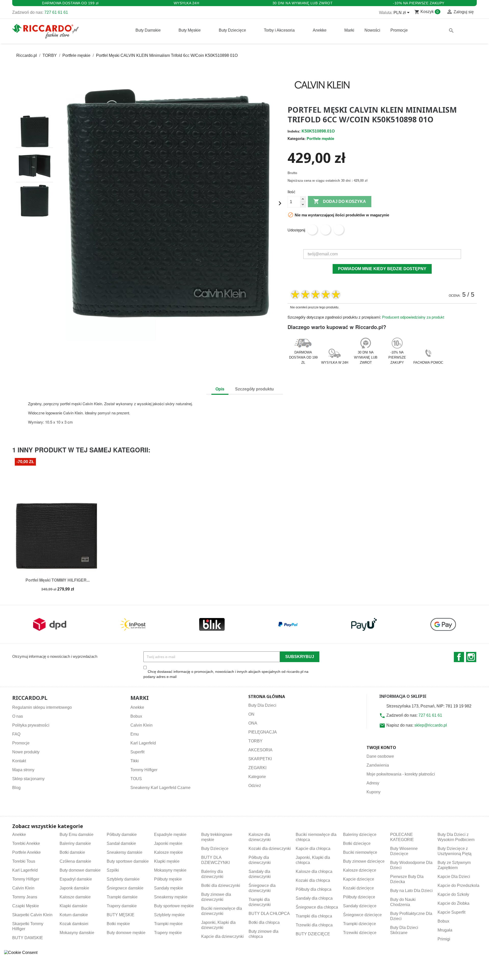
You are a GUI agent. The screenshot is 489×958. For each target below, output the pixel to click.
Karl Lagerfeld (143, 743)
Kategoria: (297, 138)
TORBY (255, 741)
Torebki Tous (23, 861)
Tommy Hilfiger (143, 770)
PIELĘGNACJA (262, 732)
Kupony (373, 792)
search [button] (451, 31)
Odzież (254, 785)
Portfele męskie (320, 138)
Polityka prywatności (30, 725)
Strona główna (266, 696)
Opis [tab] (219, 389)
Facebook (459, 657)
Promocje (21, 743)
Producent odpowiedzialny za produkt (413, 317)
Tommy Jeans (24, 897)
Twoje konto (381, 747)
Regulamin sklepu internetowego (42, 707)
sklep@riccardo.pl (430, 725)
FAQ (16, 734)
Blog (16, 787)
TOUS (136, 779)
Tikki (134, 761)
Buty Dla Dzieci (262, 705)
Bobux (136, 716)
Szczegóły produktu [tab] (254, 389)
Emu (134, 734)
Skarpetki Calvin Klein (32, 915)
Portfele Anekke (26, 852)
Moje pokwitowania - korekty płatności (400, 774)
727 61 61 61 (56, 12)
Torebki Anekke (26, 843)
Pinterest (339, 230)
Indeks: (294, 131)
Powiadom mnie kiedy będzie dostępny (382, 269)
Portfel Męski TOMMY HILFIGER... (57, 580)
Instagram (471, 657)
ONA (252, 723)
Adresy (372, 783)
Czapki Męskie (25, 906)
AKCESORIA (260, 750)
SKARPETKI (260, 759)
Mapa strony (23, 770)
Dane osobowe (380, 756)
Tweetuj (325, 230)
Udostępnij (312, 230)
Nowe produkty (25, 752)
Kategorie (257, 777)
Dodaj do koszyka (339, 201)
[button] (34, 106)
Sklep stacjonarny (28, 779)
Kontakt (19, 761)
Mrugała (445, 930)
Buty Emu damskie (76, 834)
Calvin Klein (141, 725)
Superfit (137, 752)
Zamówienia (377, 765)
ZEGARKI (257, 768)
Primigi (444, 939)
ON (251, 714)
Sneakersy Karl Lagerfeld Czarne (160, 787)
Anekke (137, 707)
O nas (17, 716)
